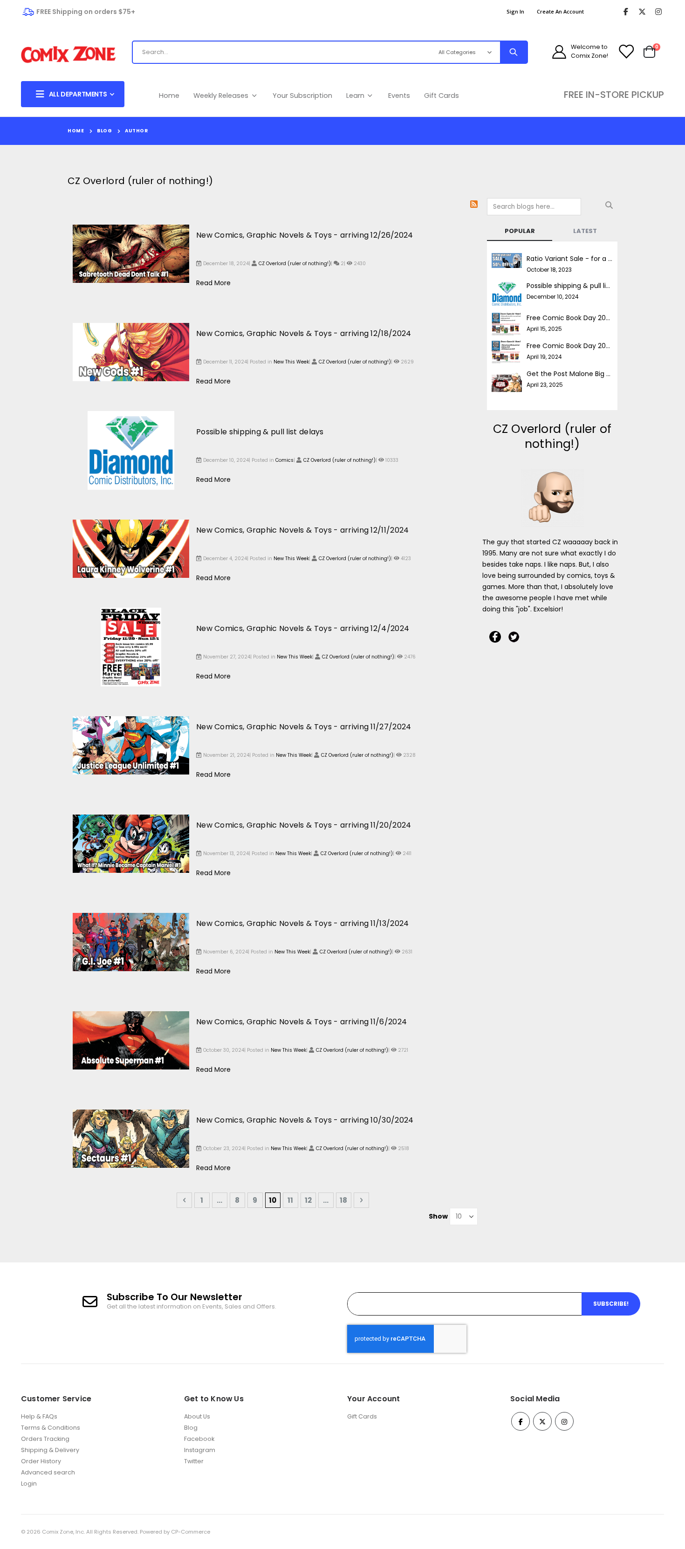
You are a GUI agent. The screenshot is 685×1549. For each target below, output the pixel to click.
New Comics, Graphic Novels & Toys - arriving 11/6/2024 (301, 1021)
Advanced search (48, 1472)
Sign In (515, 11)
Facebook (199, 1439)
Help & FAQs (39, 1416)
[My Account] (559, 52)
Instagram (199, 1450)
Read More (213, 283)
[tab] (519, 231)
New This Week (291, 361)
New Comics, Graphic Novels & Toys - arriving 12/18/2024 (303, 333)
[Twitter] (642, 12)
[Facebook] (625, 12)
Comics (284, 460)
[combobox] (275, 52)
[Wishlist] (626, 52)
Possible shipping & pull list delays (260, 431)
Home (169, 95)
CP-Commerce (190, 1531)
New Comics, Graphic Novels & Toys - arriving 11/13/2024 (302, 923)
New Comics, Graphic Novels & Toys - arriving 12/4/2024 (302, 628)
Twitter (194, 1461)
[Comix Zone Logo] (68, 54)
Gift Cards (441, 95)
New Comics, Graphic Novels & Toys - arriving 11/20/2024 (303, 825)
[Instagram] (658, 12)
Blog (104, 130)
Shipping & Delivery (50, 1450)
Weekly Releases (221, 95)
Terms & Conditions (50, 1428)
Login (29, 1483)
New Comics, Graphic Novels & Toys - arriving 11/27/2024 (303, 726)
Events (399, 95)
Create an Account (560, 11)
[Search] (513, 52)
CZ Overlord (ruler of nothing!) (295, 263)
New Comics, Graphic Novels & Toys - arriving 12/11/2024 (302, 530)
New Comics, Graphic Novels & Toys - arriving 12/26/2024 (304, 235)
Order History (41, 1461)
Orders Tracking (45, 1439)
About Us (197, 1416)
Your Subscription (302, 95)
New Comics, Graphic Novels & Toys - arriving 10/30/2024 (305, 1120)
